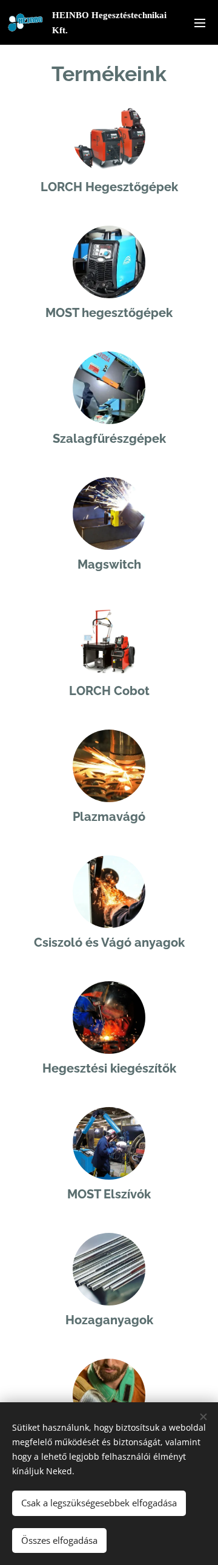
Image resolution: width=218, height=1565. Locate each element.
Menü (200, 22)
